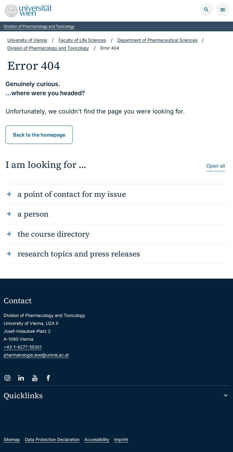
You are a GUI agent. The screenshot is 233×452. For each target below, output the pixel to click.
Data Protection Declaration (52, 439)
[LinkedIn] (21, 377)
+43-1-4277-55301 (23, 346)
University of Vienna (27, 40)
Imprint (121, 439)
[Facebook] (48, 377)
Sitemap (12, 439)
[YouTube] (35, 377)
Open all (215, 166)
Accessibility (96, 439)
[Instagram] (7, 377)
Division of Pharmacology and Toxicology (39, 26)
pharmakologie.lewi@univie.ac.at (36, 354)
